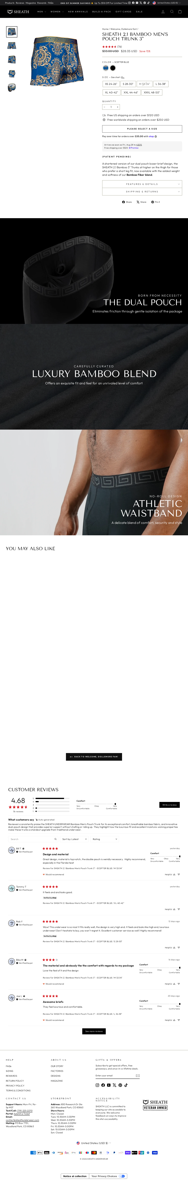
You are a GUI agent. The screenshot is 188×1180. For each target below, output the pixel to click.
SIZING (9, 1071)
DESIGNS (56, 1075)
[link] (112, 46)
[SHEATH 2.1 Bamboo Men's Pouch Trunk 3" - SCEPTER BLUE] (92, 727)
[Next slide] (179, 646)
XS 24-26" (111, 84)
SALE (139, 11)
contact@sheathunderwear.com (22, 1120)
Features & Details (142, 184)
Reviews (20, 2)
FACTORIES (57, 1071)
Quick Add (94, 711)
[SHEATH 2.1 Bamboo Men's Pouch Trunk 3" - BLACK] (96, 727)
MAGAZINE (57, 1080)
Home (105, 29)
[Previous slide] (9, 646)
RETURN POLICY (15, 1080)
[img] (45, 820)
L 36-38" (161, 84)
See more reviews (94, 1031)
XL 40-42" (111, 92)
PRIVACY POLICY (15, 1085)
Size (111, 77)
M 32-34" (144, 84)
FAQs (50, 2)
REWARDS (11, 1075)
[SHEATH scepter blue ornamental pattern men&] (56, 62)
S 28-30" (128, 84)
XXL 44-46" (131, 92)
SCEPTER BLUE (106, 68)
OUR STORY (57, 1066)
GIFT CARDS (124, 11)
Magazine (31, 2)
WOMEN (56, 11)
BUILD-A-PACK (101, 11)
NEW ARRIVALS (78, 11)
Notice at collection (75, 1176)
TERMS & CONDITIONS (18, 1090)
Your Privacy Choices (104, 1176)
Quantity (109, 101)
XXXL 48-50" (152, 92)
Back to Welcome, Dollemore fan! (96, 757)
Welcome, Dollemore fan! (123, 29)
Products (9, 2)
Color (115, 62)
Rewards (41, 2)
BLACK (113, 68)
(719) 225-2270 (24, 1110)
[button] (51, 798)
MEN (40, 11)
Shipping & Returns (142, 191)
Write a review (169, 805)
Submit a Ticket (22, 1113)
